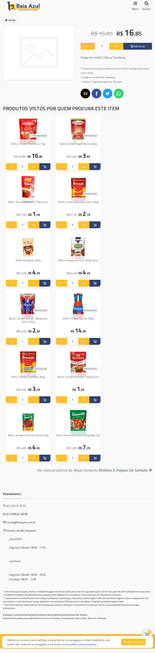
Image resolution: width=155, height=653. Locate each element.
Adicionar (139, 46)
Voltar (12, 20)
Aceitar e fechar (133, 642)
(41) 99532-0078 (16, 514)
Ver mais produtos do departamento (92, 470)
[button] (85, 93)
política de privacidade (83, 644)
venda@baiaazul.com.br (21, 522)
